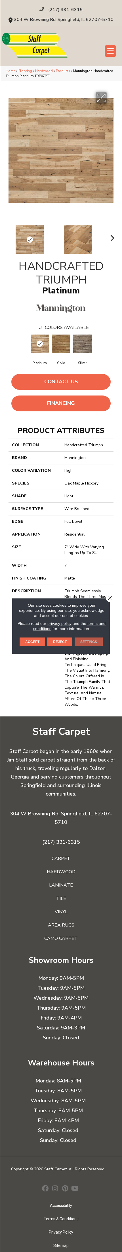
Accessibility (61, 1205)
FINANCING (61, 403)
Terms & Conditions (61, 1219)
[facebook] (45, 1189)
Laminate (61, 885)
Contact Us (61, 381)
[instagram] (55, 1189)
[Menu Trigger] (110, 51)
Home (10, 71)
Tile (61, 898)
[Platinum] (40, 343)
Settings (88, 642)
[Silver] (82, 343)
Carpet (61, 858)
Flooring (25, 71)
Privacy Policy (61, 1232)
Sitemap (61, 1245)
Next (110, 237)
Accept (32, 642)
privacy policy (59, 623)
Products (63, 71)
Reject (60, 642)
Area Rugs (61, 925)
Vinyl (61, 912)
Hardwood (44, 71)
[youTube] (75, 1189)
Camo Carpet (61, 938)
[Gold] (61, 343)
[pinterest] (65, 1189)
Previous (11, 237)
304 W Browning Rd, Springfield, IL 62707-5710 (63, 19)
